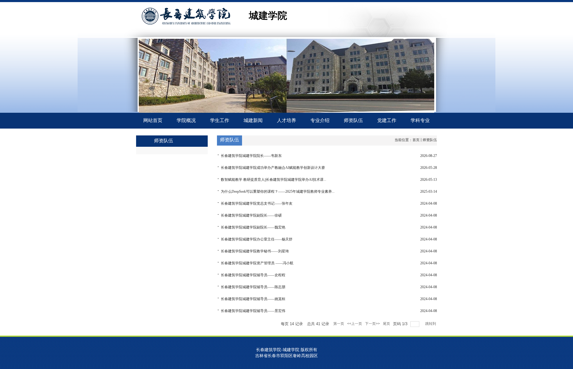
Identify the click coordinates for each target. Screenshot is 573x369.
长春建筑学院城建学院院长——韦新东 (251, 156)
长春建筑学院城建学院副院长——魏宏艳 (253, 227)
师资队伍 (430, 140)
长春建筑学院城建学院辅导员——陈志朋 (253, 287)
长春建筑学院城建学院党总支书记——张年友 (256, 203)
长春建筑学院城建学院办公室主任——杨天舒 (256, 239)
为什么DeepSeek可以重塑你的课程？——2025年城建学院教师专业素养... (278, 191)
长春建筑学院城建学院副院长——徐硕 (251, 215)
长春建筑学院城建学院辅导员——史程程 (253, 275)
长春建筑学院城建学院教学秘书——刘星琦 (255, 251)
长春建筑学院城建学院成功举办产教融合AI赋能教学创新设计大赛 (273, 168)
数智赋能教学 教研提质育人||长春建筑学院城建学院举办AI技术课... (273, 179)
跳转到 (431, 324)
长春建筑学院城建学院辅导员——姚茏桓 (253, 299)
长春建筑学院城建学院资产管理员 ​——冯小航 (257, 263)
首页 (416, 140)
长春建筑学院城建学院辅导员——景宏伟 (253, 311)
